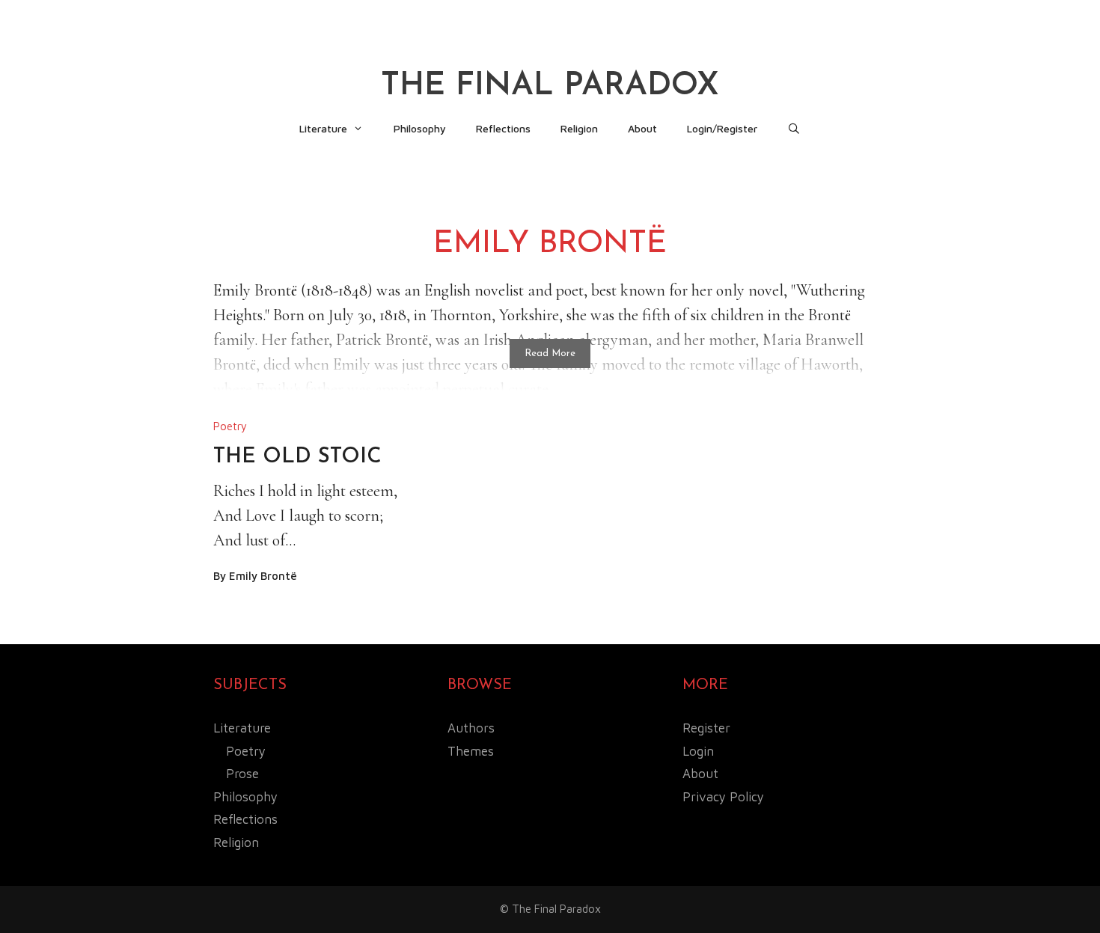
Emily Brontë (263, 575)
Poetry (230, 426)
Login (698, 751)
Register (706, 728)
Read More (550, 353)
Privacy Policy (723, 796)
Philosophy (420, 128)
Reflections (503, 128)
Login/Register (722, 128)
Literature (323, 128)
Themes (470, 751)
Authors (471, 728)
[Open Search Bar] (794, 128)
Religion (579, 128)
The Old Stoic (297, 457)
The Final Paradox (550, 86)
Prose (242, 773)
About (642, 128)
